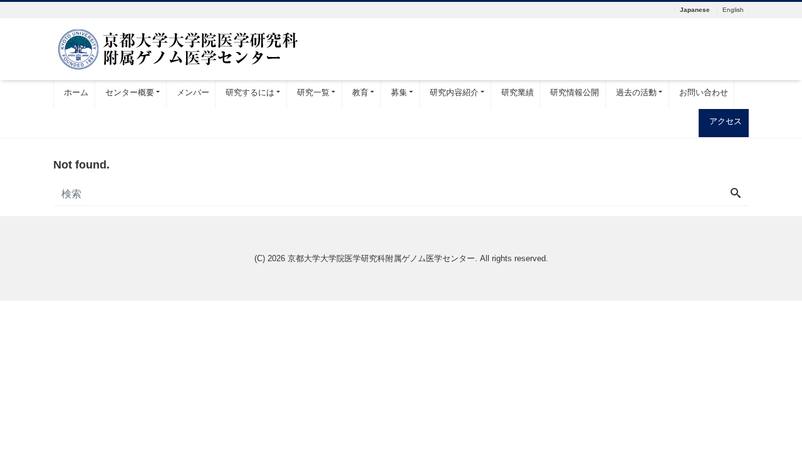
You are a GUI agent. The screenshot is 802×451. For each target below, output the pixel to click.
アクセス (725, 121)
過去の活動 (636, 92)
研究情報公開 (574, 92)
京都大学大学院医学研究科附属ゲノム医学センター (381, 258)
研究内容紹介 (454, 92)
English (733, 10)
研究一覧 (313, 92)
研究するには (250, 92)
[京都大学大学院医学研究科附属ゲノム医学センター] (178, 47)
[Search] (735, 194)
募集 (399, 92)
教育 (360, 92)
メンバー (193, 92)
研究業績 (517, 92)
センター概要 (129, 92)
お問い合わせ (703, 92)
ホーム (76, 92)
